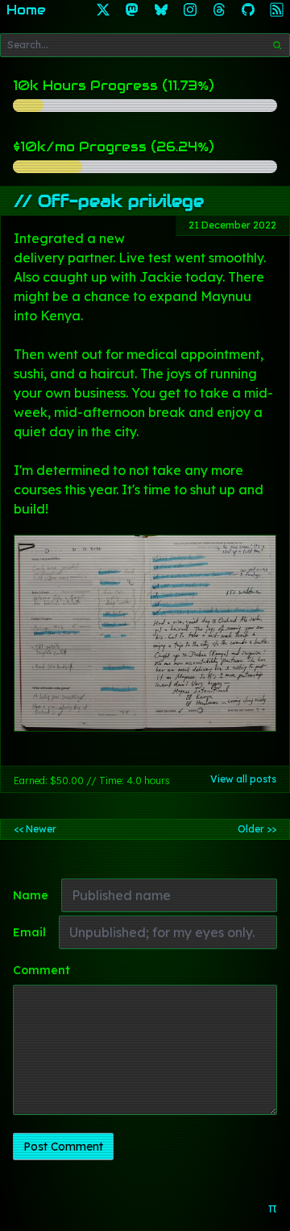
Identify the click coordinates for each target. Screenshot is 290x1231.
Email (29, 932)
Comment (41, 970)
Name (30, 895)
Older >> (257, 829)
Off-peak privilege (121, 201)
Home (26, 10)
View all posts (243, 779)
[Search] (277, 45)
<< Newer (35, 829)
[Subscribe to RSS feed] (277, 10)
